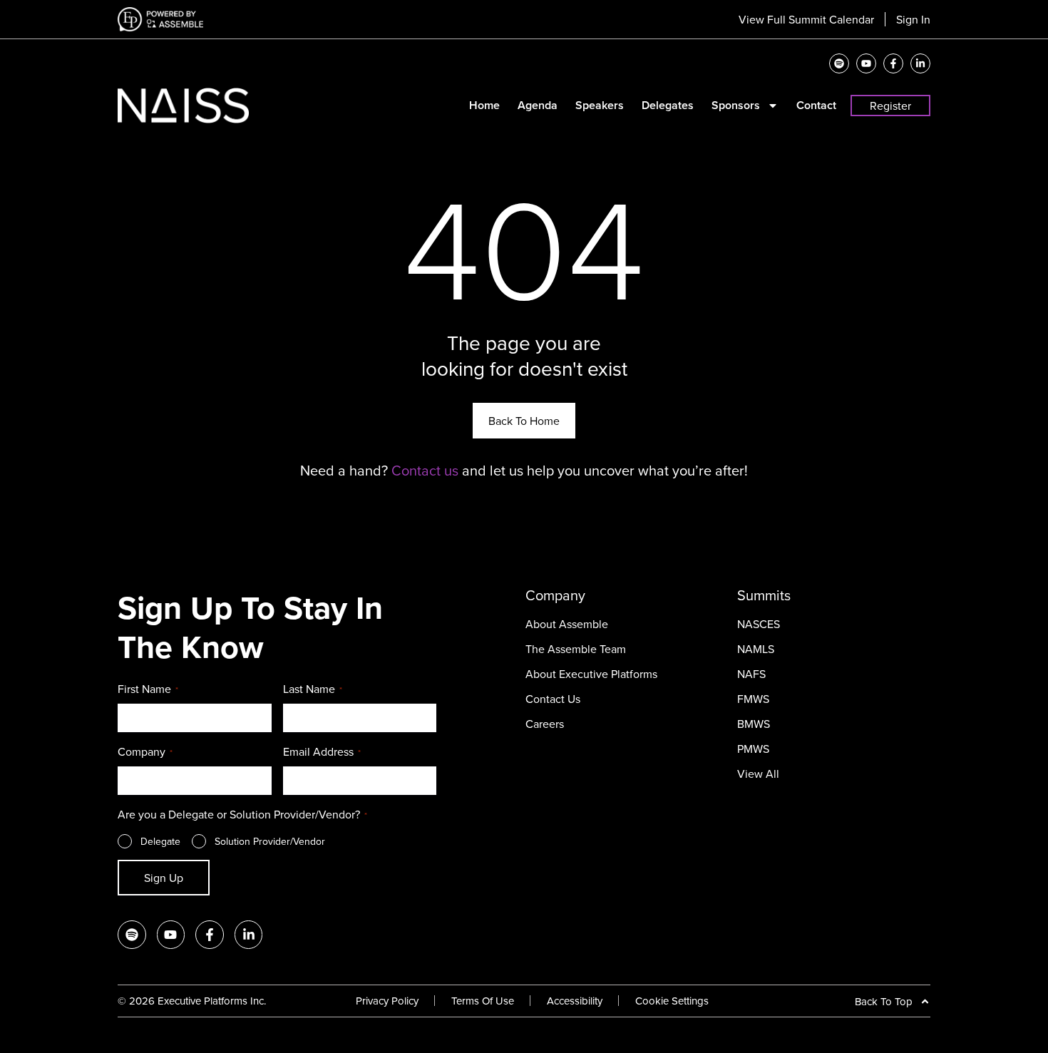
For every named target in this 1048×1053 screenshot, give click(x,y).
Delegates (668, 105)
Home (484, 105)
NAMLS (755, 649)
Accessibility (574, 1000)
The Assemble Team (575, 649)
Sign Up (163, 877)
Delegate (160, 841)
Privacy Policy (387, 1000)
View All (758, 773)
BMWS (753, 723)
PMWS (753, 748)
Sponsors (735, 105)
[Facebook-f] (893, 63)
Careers (544, 723)
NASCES (758, 624)
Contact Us (552, 699)
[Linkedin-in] (920, 63)
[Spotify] (839, 63)
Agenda (538, 105)
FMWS (753, 699)
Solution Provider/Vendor (270, 841)
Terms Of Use (482, 1000)
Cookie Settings (672, 1000)
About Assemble (566, 624)
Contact (816, 105)
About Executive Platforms (591, 674)
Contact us (424, 470)
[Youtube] (866, 63)
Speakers (599, 105)
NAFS (751, 674)
